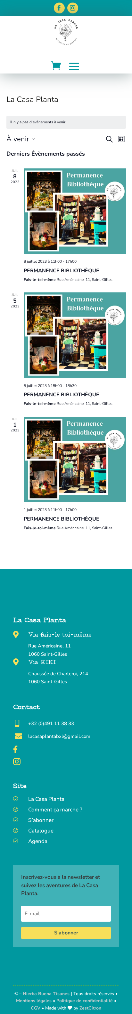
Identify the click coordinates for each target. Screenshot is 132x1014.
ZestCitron (90, 1008)
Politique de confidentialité (84, 1001)
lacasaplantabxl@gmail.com (59, 736)
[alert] (66, 122)
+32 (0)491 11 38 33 (51, 723)
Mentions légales (34, 1001)
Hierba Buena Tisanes (46, 994)
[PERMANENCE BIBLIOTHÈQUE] (75, 211)
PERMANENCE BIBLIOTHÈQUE (61, 270)
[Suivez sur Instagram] (72, 8)
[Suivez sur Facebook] (59, 8)
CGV (36, 1008)
